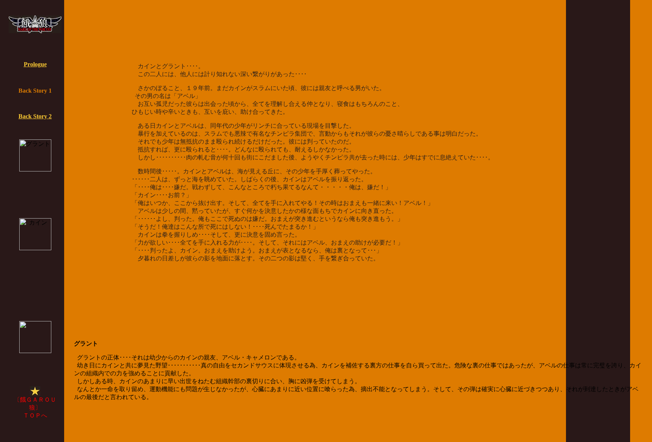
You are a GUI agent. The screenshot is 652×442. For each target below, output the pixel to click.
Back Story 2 (35, 116)
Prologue (35, 64)
